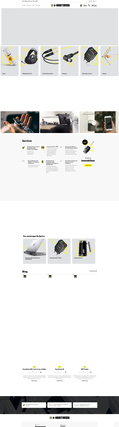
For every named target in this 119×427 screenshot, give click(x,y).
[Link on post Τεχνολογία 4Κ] (60, 320)
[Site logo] (60, 5)
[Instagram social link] (91, 1)
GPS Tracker (85, 369)
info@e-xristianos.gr (28, 1)
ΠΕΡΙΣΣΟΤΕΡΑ (88, 165)
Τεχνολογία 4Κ (59, 369)
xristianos (35, 372)
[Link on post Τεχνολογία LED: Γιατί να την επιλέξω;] (34, 320)
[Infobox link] (30, 150)
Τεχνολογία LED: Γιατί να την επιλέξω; (34, 369)
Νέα (34, 366)
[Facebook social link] (89, 1)
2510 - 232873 (35, 1)
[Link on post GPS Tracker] (85, 320)
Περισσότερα (92, 270)
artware (60, 372)
